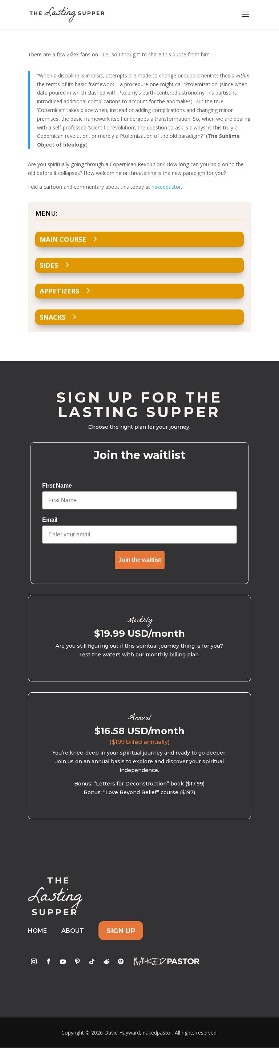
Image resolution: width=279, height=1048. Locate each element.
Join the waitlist (139, 560)
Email (49, 520)
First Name (57, 486)
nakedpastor (166, 186)
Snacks (52, 317)
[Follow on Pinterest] (77, 961)
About (72, 930)
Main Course (63, 239)
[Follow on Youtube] (63, 961)
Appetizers (59, 291)
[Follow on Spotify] (121, 961)
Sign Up (121, 931)
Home (37, 930)
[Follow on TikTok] (92, 961)
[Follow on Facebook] (48, 961)
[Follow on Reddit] (106, 961)
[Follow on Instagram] (34, 961)
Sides (49, 265)
